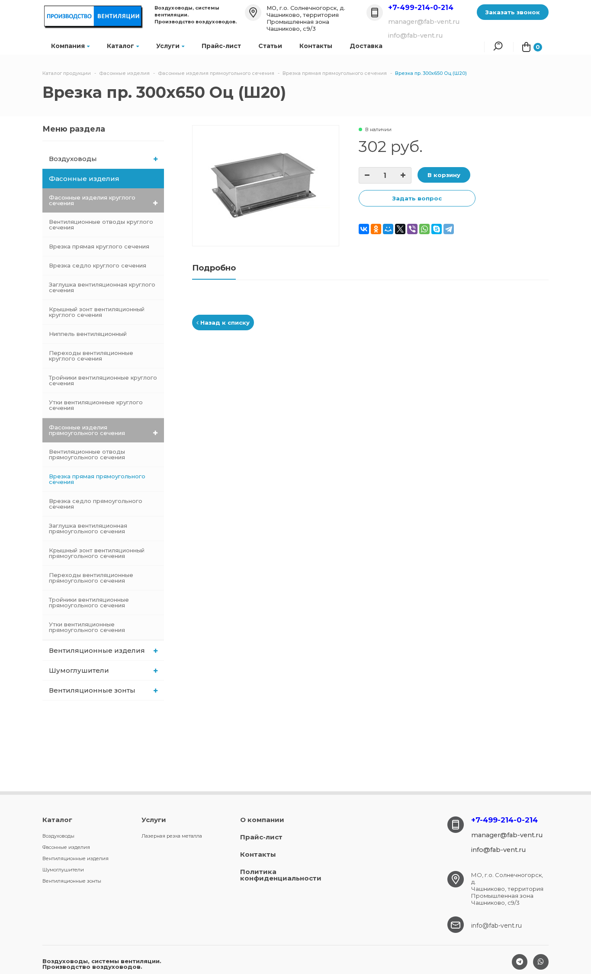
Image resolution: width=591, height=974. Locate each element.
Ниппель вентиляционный (88, 333)
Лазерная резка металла (171, 836)
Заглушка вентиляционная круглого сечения (102, 287)
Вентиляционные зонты (92, 690)
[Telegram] (448, 229)
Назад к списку (224, 322)
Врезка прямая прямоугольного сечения (97, 479)
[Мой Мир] (388, 229)
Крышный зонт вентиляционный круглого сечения (97, 312)
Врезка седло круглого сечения (97, 265)
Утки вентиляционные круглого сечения (96, 405)
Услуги (168, 46)
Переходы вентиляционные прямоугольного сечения (91, 577)
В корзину (443, 174)
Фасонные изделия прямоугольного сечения (87, 430)
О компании (262, 820)
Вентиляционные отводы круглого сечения (101, 224)
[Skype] (436, 229)
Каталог (120, 46)
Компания (68, 46)
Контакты (315, 46)
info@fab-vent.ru (496, 925)
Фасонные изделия (84, 178)
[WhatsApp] (424, 229)
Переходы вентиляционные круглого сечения (91, 355)
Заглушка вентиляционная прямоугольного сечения (88, 528)
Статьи (270, 46)
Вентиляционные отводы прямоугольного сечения (87, 454)
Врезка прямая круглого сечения (99, 246)
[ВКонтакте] (364, 229)
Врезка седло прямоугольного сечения (95, 503)
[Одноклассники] (376, 229)
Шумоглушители (79, 670)
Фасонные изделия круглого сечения (92, 200)
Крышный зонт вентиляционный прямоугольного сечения (97, 553)
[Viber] (412, 229)
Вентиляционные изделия (97, 650)
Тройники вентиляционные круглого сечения (103, 380)
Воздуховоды (73, 159)
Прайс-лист (221, 46)
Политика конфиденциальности (280, 875)
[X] (400, 229)
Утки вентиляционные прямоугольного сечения (87, 627)
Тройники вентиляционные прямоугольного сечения (89, 602)
